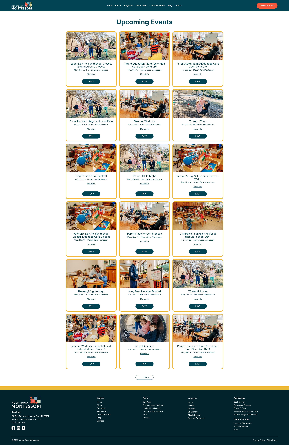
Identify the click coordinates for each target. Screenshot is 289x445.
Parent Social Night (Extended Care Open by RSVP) (198, 65)
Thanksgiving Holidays (91, 291)
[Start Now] (13, 428)
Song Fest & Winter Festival (144, 291)
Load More (144, 377)
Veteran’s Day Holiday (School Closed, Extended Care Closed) (91, 235)
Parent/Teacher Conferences (144, 233)
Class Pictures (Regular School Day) (91, 121)
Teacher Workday (144, 121)
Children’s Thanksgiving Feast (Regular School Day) (198, 235)
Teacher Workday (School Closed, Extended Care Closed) (91, 348)
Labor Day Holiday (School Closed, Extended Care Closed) (91, 65)
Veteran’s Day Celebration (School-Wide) (198, 178)
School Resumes (144, 346)
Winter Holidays (197, 291)
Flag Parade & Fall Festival (91, 176)
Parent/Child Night (144, 176)
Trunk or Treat (197, 121)
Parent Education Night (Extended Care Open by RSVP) (144, 65)
